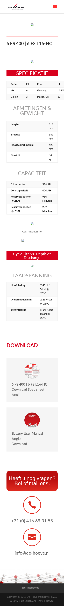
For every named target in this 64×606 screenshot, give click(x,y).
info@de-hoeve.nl (32, 553)
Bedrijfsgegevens (30, 588)
